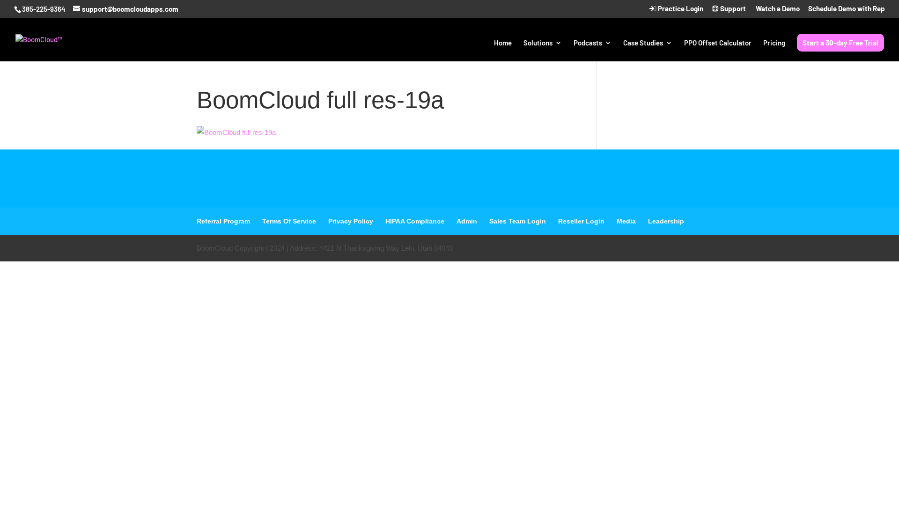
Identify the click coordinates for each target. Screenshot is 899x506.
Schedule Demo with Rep (846, 9)
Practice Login (679, 9)
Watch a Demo (777, 9)
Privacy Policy (350, 221)
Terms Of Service (289, 221)
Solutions (538, 43)
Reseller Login (581, 221)
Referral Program (223, 221)
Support (732, 9)
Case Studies (643, 43)
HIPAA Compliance (414, 221)
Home (503, 43)
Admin (467, 221)
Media (626, 221)
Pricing (774, 43)
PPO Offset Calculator (718, 43)
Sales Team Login (517, 221)
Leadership (666, 221)
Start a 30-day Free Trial (840, 42)
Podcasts (588, 43)
